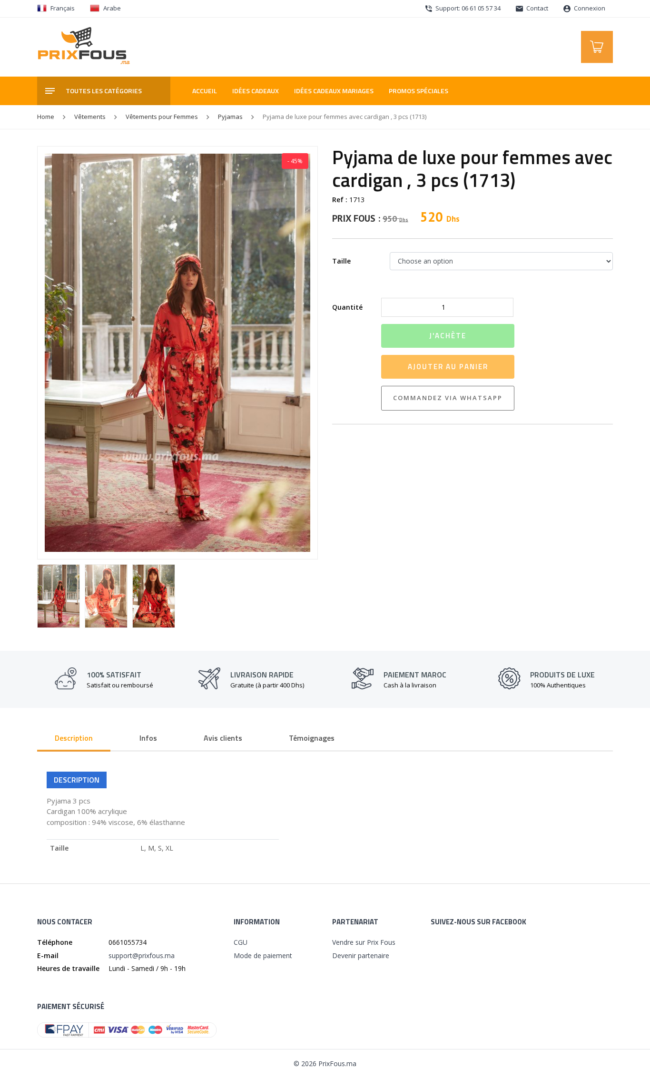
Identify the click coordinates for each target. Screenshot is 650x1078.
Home (45, 116)
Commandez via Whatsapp (447, 397)
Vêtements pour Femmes (162, 116)
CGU (240, 942)
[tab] (73, 739)
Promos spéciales (418, 91)
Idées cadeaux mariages (334, 91)
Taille (341, 260)
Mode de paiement (263, 955)
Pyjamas (230, 116)
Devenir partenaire (360, 955)
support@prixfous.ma (141, 955)
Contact (536, 8)
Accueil (204, 91)
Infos (148, 738)
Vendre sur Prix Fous (363, 942)
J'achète (447, 335)
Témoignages (312, 738)
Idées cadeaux (255, 91)
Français (62, 8)
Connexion (588, 8)
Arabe (112, 8)
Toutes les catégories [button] (104, 91)
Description (74, 738)
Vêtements (90, 116)
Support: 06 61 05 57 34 (467, 8)
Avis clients (223, 738)
